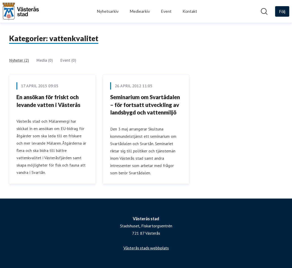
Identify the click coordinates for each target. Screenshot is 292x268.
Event (166, 11)
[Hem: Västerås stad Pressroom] (21, 11)
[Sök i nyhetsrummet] (264, 11)
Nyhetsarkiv (108, 11)
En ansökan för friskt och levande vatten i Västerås (48, 101)
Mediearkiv (140, 11)
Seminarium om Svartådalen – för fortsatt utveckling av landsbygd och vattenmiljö (145, 105)
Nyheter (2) (19, 60)
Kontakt (189, 11)
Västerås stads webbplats (146, 247)
